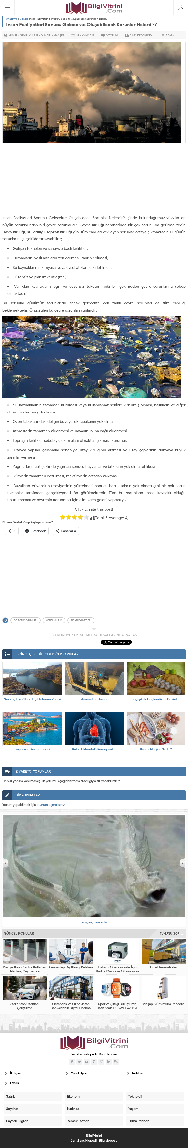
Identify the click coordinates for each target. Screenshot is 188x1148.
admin (170, 35)
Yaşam (133, 1109)
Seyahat (12, 1109)
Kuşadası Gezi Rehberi (32, 749)
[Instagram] (101, 1062)
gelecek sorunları (25, 620)
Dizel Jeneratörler (163, 967)
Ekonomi (73, 1096)
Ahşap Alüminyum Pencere (163, 1004)
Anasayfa (11, 18)
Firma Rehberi (138, 1121)
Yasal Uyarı (79, 1073)
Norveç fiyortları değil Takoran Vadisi (32, 699)
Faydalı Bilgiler (17, 1121)
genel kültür (54, 620)
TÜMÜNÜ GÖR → (171, 933)
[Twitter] (79, 1062)
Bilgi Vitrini (94, 1136)
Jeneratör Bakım (94, 699)
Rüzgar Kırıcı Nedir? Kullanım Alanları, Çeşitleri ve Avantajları (24, 971)
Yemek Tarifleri (78, 1121)
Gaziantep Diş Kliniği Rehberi (71, 967)
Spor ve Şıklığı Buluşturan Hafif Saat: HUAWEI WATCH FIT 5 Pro (117, 1008)
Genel (23, 18)
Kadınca (73, 1109)
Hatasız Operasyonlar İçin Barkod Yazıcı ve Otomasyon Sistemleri (117, 971)
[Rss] (116, 1062)
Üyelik (14, 1083)
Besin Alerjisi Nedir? (156, 749)
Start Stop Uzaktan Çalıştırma (24, 1006)
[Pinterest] (94, 1062)
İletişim (15, 1073)
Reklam (137, 1073)
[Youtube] (87, 1062)
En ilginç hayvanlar (94, 922)
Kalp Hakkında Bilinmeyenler (94, 749)
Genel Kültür (29, 35)
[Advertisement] (94, 180)
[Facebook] (72, 1062)
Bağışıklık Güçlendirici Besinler (155, 699)
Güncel (46, 35)
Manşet (59, 35)
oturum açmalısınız (51, 805)
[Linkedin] (109, 1062)
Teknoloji (135, 1096)
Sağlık (10, 1096)
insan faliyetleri (81, 620)
